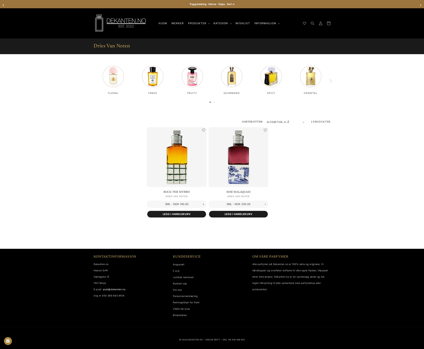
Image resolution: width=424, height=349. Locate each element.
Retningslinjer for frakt (186, 302)
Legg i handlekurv (177, 214)
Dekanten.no (195, 340)
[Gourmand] (231, 78)
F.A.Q (176, 270)
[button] (198, 23)
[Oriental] (310, 78)
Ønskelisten (180, 315)
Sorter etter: (252, 122)
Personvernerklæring (185, 296)
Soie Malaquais (238, 192)
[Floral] (113, 78)
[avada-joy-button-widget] (8, 341)
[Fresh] (152, 78)
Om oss (177, 289)
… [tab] (214, 102)
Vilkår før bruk (181, 308)
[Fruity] (192, 78)
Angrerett (178, 264)
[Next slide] (331, 81)
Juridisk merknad (183, 277)
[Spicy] (271, 78)
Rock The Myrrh (176, 192)
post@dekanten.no (114, 289)
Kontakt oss (180, 283)
